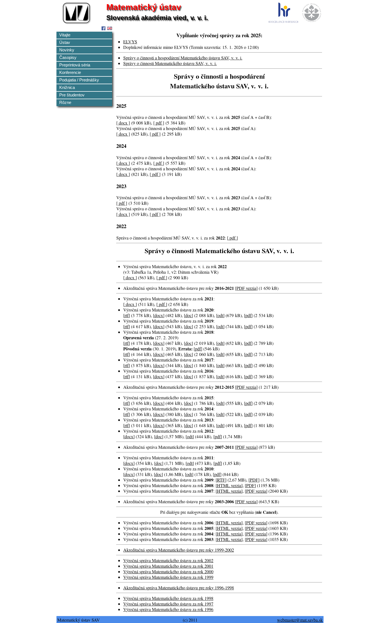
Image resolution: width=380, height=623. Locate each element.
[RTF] (221, 480)
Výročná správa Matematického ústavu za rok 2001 (168, 566)
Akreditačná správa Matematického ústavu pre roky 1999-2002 (178, 550)
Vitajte (64, 35)
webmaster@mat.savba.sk (300, 620)
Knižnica (67, 87)
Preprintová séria (74, 65)
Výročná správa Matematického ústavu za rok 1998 (168, 598)
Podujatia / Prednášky (79, 80)
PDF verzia (246, 288)
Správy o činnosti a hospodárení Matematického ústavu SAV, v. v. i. (182, 58)
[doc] (188, 315)
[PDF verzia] (256, 491)
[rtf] (126, 315)
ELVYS (130, 41)
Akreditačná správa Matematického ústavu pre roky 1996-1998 (178, 587)
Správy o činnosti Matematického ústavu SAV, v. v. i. (170, 63)
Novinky (66, 50)
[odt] (220, 315)
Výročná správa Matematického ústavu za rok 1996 (168, 609)
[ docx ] (123, 123)
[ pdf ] (158, 123)
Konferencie (70, 72)
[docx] (158, 315)
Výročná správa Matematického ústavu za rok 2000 (168, 571)
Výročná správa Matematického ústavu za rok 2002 (168, 560)
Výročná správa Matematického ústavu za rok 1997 (168, 604)
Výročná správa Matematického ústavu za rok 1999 (168, 577)
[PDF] (254, 480)
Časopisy (68, 57)
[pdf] (248, 315)
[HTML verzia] (229, 485)
